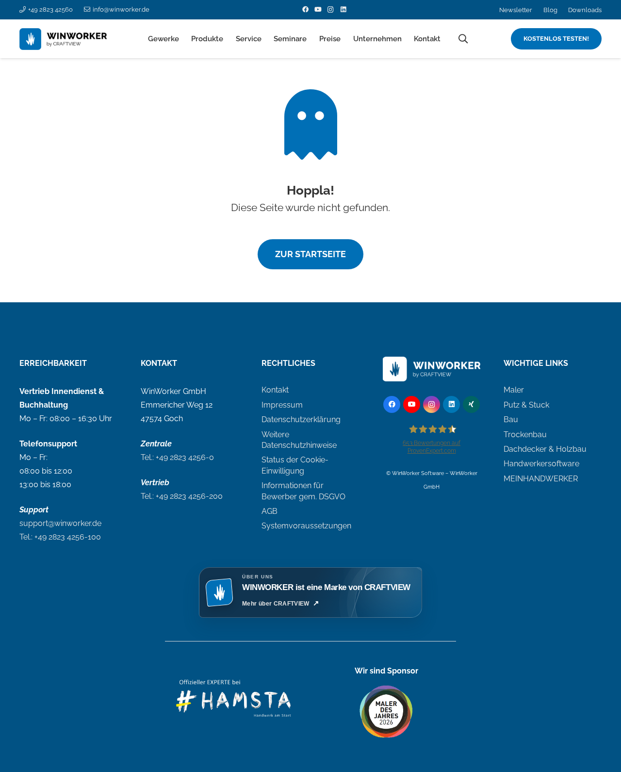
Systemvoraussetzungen (306, 525)
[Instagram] (330, 9)
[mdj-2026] (386, 712)
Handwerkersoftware (541, 463)
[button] (183, 39)
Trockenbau (525, 434)
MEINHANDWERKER (541, 478)
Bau (511, 419)
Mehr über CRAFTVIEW (276, 603)
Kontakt (275, 389)
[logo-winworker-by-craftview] (65, 39)
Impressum (282, 405)
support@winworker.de (60, 523)
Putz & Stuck (526, 405)
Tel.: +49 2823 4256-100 (60, 537)
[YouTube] (317, 9)
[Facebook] (305, 9)
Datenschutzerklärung (301, 419)
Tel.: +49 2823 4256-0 (177, 457)
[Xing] (471, 404)
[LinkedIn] (343, 9)
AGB (269, 511)
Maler (514, 389)
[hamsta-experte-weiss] (235, 702)
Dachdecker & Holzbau (545, 449)
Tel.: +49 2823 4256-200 (182, 496)
